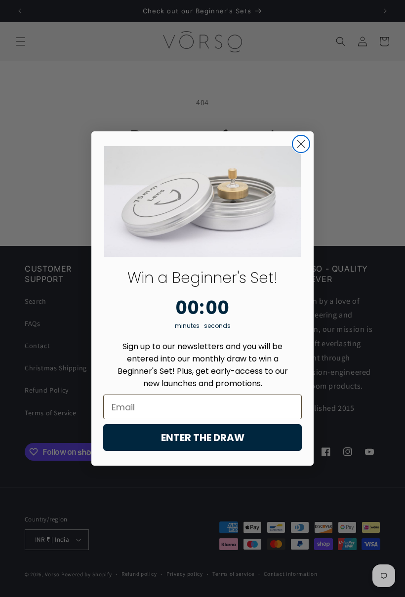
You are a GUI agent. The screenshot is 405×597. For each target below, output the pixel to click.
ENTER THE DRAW (202, 437)
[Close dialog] (301, 144)
